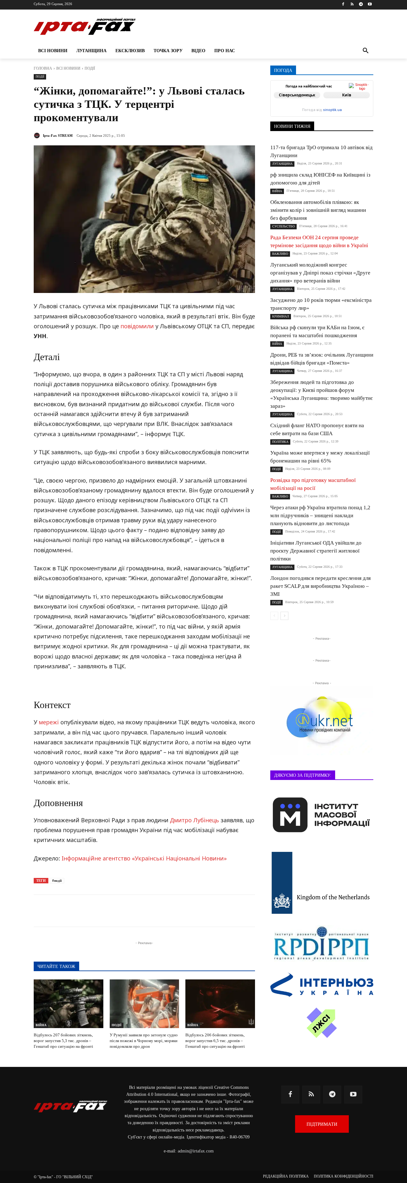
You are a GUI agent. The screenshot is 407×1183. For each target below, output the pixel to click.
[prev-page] (274, 616)
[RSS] (352, 4)
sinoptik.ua (332, 110)
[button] (365, 51)
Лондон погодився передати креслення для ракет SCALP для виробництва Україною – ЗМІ (320, 586)
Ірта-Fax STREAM (57, 135)
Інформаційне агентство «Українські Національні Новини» (144, 858)
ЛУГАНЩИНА (282, 163)
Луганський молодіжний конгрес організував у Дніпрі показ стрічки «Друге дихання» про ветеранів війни (320, 273)
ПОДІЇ (90, 68)
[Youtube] (369, 4)
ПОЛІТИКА (280, 441)
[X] (114, 910)
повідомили (137, 326)
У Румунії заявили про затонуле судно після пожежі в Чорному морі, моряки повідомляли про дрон (144, 1041)
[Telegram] (360, 4)
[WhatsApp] (143, 910)
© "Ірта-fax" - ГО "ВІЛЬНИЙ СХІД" (63, 1177)
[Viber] (129, 910)
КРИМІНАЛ (280, 316)
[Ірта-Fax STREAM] (38, 135)
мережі (49, 722)
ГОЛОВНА (43, 68)
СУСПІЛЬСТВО (283, 226)
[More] (188, 910)
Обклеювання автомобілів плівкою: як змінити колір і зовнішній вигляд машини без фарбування (318, 210)
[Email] (158, 910)
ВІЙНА (41, 1025)
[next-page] (284, 616)
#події (57, 880)
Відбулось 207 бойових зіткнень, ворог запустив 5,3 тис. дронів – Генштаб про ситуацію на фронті (63, 1041)
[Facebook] (343, 4)
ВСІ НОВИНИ (68, 68)
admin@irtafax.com (196, 1151)
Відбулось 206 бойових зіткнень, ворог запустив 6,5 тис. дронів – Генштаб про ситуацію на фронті (215, 1041)
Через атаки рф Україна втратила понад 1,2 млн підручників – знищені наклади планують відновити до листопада (320, 515)
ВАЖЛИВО (280, 253)
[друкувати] (173, 910)
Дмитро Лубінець (194, 820)
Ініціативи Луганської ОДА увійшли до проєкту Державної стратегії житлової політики (316, 551)
